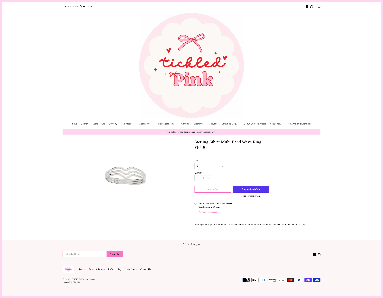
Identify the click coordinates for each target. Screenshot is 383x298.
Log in (67, 6)
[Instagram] (311, 6)
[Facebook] (307, 6)
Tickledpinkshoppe (87, 279)
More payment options (250, 196)
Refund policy (115, 269)
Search (82, 269)
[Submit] (81, 6)
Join (75, 6)
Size (196, 160)
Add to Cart (212, 189)
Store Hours (131, 269)
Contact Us (145, 269)
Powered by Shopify (71, 282)
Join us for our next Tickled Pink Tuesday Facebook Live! (191, 132)
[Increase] (209, 178)
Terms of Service (97, 269)
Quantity (198, 173)
